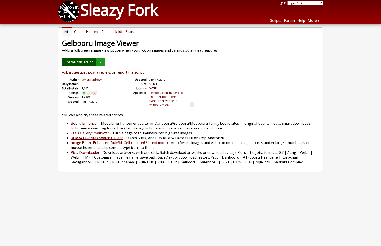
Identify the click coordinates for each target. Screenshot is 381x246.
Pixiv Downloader (85, 152)
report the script (130, 72)
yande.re (171, 101)
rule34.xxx (176, 93)
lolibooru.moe (158, 105)
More (312, 20)
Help (301, 20)
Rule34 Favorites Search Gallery (97, 137)
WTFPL (153, 88)
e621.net (155, 97)
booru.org (169, 97)
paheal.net (156, 101)
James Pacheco (92, 79)
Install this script (79, 62)
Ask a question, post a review (86, 72)
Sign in (282, 3)
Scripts (275, 20)
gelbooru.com (158, 93)
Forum (289, 20)
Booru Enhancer (84, 123)
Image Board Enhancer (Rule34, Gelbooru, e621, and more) (119, 142)
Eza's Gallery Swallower (90, 133)
